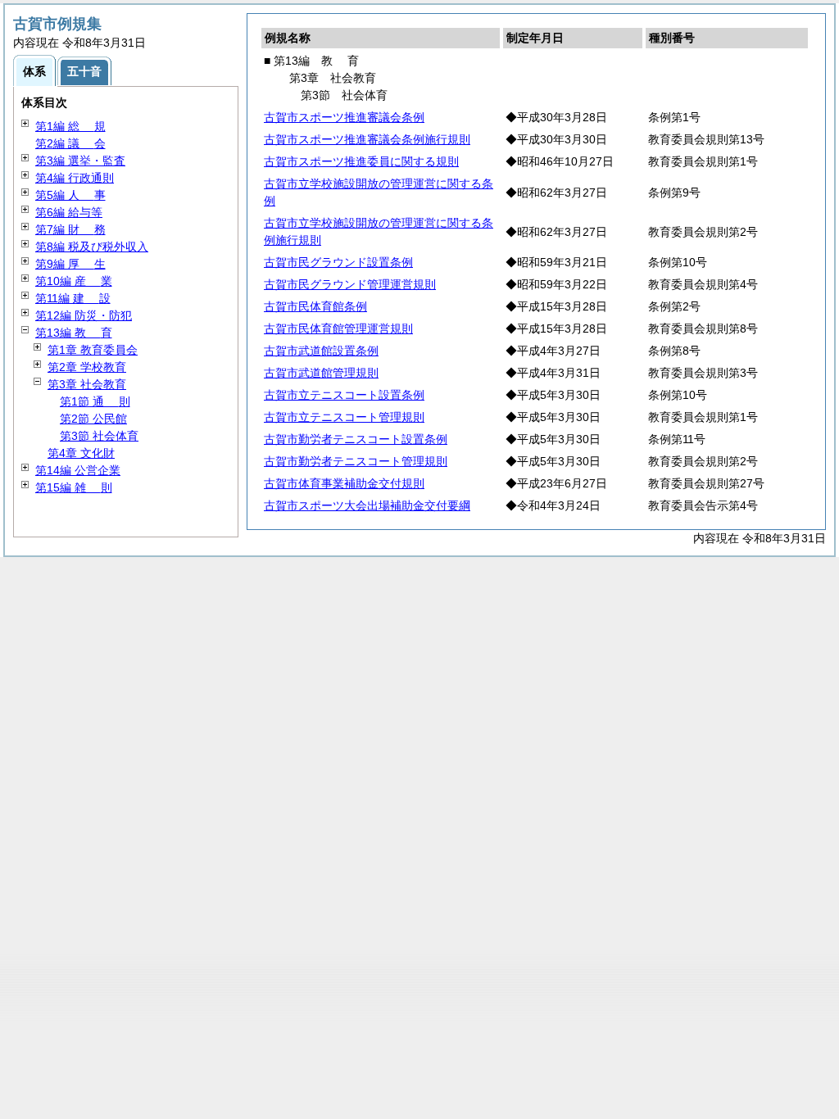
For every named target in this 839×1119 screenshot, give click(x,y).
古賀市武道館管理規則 (321, 372)
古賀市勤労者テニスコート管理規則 (355, 461)
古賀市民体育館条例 (315, 306)
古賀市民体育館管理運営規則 (338, 328)
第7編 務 (70, 229)
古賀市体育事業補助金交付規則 (344, 483)
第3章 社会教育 (87, 384)
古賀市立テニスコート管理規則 (344, 417)
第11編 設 (73, 298)
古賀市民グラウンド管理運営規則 (350, 284)
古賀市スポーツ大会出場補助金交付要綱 (367, 505)
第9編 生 (70, 263)
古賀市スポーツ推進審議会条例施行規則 (367, 139)
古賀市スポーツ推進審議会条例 (344, 117)
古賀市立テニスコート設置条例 (344, 394)
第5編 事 (70, 195)
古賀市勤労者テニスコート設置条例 (355, 439)
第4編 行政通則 (74, 177)
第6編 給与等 (68, 212)
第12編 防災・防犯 (83, 315)
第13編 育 (73, 332)
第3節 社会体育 (99, 435)
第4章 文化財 (81, 453)
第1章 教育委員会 (93, 349)
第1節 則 (95, 401)
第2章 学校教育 (87, 367)
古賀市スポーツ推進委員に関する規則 (361, 161)
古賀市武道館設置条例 (321, 350)
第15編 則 (73, 487)
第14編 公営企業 (77, 470)
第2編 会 (70, 143)
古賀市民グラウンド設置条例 (338, 262)
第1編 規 (70, 126)
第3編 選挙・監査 (80, 160)
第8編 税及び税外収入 (91, 246)
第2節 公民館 (93, 418)
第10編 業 (73, 281)
